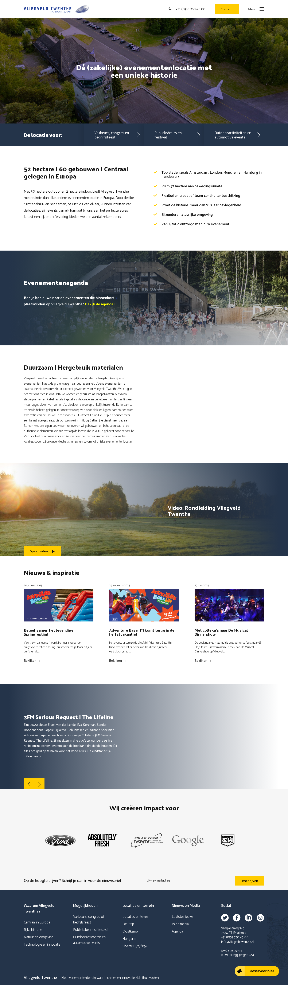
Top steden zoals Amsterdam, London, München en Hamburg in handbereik (211, 175)
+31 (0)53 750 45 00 (235, 937)
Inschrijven (249, 881)
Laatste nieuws (183, 917)
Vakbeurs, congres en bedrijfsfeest (111, 134)
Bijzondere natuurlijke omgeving (187, 215)
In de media (180, 924)
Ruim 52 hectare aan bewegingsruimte (191, 186)
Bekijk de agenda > (100, 304)
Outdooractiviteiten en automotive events (233, 134)
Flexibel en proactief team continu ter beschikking (200, 196)
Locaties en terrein (135, 917)
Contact (227, 9)
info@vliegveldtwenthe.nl (237, 942)
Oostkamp (130, 931)
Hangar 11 (129, 939)
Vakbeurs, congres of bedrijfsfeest (88, 919)
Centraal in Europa (37, 922)
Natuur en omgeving (39, 937)
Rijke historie (33, 930)
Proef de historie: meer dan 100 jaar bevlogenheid (201, 205)
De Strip (128, 924)
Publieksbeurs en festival (168, 134)
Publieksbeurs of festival (90, 930)
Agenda (177, 931)
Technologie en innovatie (42, 944)
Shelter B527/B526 (135, 946)
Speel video (39, 551)
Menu (252, 9)
